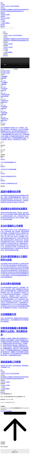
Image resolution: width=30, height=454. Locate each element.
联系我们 (3, 24)
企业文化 (7, 6)
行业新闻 (7, 14)
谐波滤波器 (14, 11)
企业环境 (12, 6)
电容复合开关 (6, 40)
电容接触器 (3, 9)
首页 (2, 2)
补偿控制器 (8, 11)
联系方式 (3, 26)
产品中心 (3, 7)
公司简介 (3, 6)
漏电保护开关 (20, 11)
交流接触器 (9, 9)
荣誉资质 (3, 16)
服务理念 (17, 6)
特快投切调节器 (22, 9)
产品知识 (3, 14)
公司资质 (7, 18)
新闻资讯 (3, 13)
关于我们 (3, 4)
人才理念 (3, 23)
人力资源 (3, 21)
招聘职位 (7, 23)
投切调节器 (15, 9)
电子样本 (3, 19)
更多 (2, 370)
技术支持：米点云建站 (6, 411)
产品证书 (3, 18)
